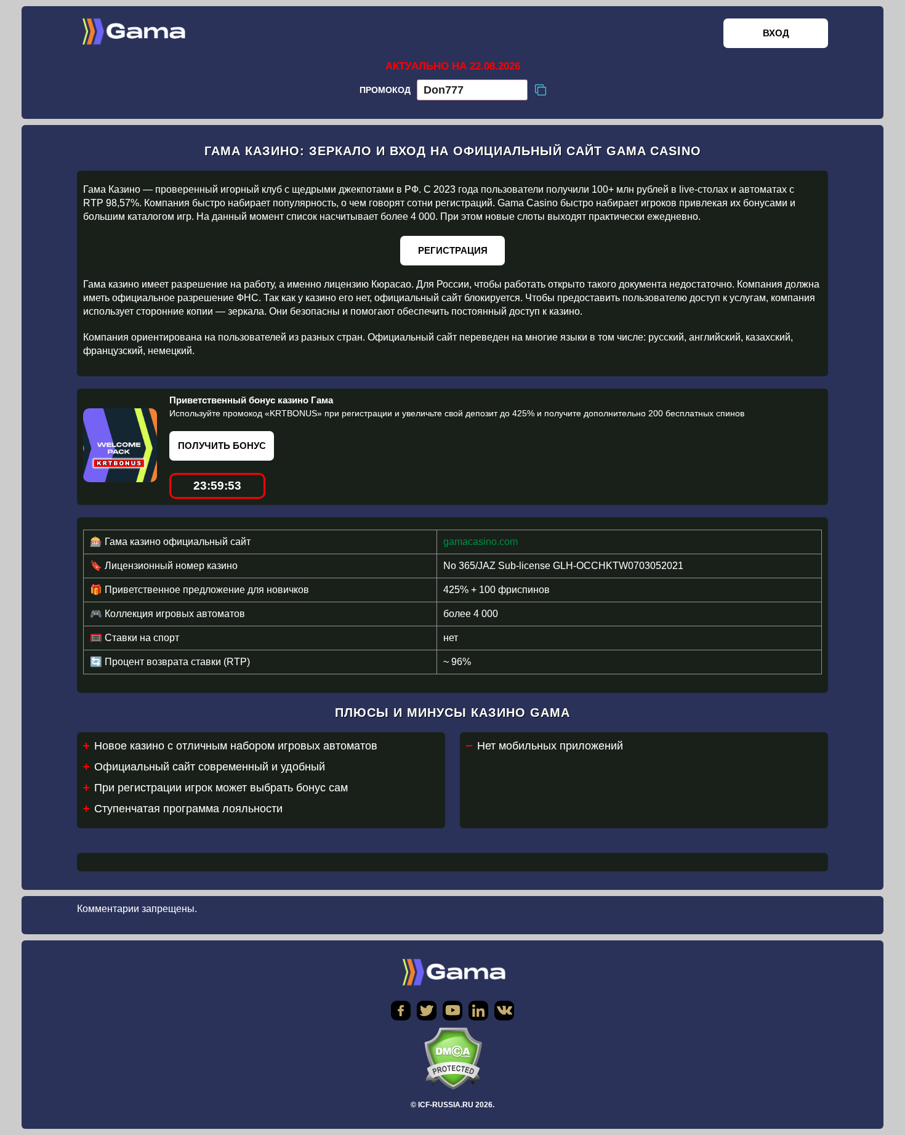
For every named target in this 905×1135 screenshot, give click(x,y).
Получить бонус (222, 445)
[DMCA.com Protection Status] (452, 1058)
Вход (776, 33)
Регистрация (453, 250)
